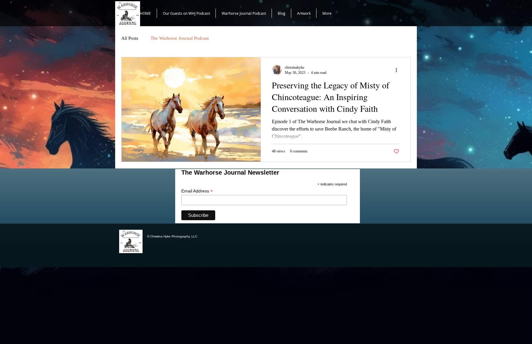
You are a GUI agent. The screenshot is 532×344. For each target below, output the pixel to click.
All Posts (129, 38)
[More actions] (398, 70)
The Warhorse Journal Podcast (180, 38)
